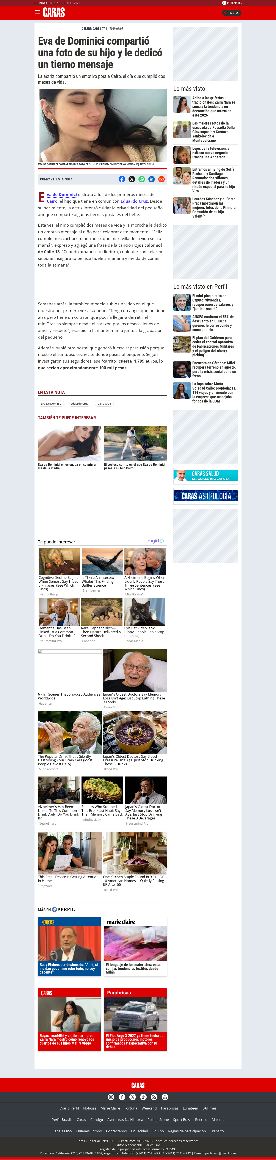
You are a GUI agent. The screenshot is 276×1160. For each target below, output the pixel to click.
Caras (81, 1119)
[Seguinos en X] (132, 1097)
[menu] (37, 13)
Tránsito (217, 1131)
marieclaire (135, 922)
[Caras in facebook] (122, 1097)
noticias (69, 922)
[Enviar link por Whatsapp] (141, 179)
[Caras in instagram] (111, 1097)
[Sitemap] (165, 1097)
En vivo (234, 13)
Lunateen (190, 1108)
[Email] (161, 179)
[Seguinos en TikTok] (143, 1097)
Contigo (96, 1119)
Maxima (218, 1119)
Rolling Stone (158, 1119)
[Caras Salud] (206, 479)
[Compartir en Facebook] (122, 179)
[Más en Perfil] (63, 910)
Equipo (158, 1131)
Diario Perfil (69, 1108)
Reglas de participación (187, 1131)
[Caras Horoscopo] (206, 499)
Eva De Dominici (51, 404)
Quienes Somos (89, 1131)
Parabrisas (170, 1108)
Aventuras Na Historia (125, 1119)
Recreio (201, 1119)
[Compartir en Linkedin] (151, 179)
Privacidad (139, 1131)
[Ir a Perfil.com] (232, 3)
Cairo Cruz (104, 404)
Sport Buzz (182, 1119)
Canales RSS (62, 1131)
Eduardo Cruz (134, 201)
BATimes (209, 1108)
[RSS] (154, 1097)
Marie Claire (110, 1108)
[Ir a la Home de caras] (54, 15)
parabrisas (135, 993)
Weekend (149, 1108)
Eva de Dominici (62, 194)
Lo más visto (189, 88)
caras (69, 993)
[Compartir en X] (132, 179)
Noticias (89, 1108)
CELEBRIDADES (91, 29)
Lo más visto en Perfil (200, 286)
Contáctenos (116, 1131)
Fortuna (130, 1108)
